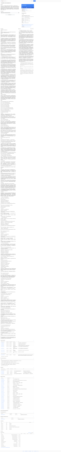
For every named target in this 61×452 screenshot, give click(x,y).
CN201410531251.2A (3, 414)
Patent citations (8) (24, 24)
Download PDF (24, 7)
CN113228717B (2, 391)
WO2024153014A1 (2, 392)
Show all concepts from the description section (5, 447)
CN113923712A (2, 386)
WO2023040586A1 (2, 387)
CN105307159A (2, 397)
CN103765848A (2, 381)
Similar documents (26, 25)
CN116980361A (2, 402)
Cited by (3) (32, 24)
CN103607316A (2, 348)
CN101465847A (2, 407)
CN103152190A (2, 346)
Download (30, 432)
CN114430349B (2, 373)
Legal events (23, 25)
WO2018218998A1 (2, 401)
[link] (2, 439)
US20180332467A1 (3, 380)
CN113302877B (2, 396)
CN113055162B (2, 372)
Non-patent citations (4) (28, 24)
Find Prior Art (28, 7)
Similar (31, 7)
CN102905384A (2, 345)
